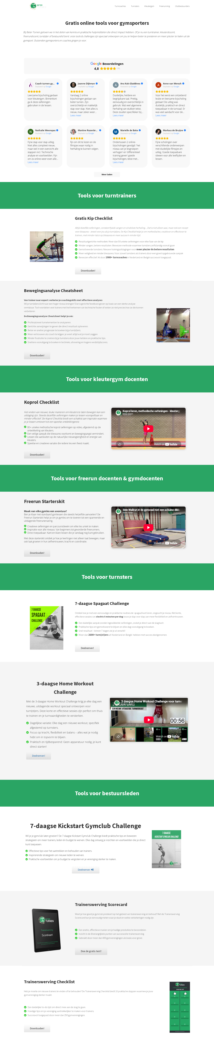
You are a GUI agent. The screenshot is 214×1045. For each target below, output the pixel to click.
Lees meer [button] (75, 115)
